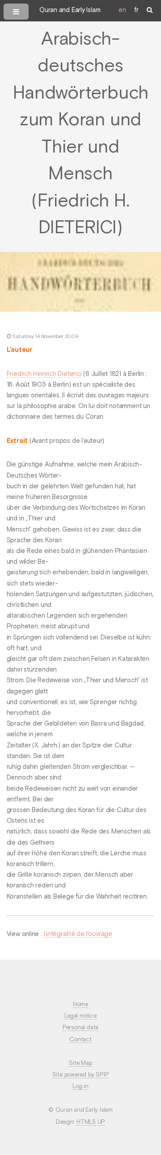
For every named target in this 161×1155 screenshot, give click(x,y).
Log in (80, 1086)
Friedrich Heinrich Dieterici (44, 374)
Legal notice (80, 1016)
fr (136, 10)
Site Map (80, 1063)
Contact (80, 1040)
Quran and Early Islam (69, 10)
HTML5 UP (90, 1122)
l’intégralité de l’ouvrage (78, 934)
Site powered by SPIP (80, 1075)
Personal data (80, 1028)
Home (80, 1004)
